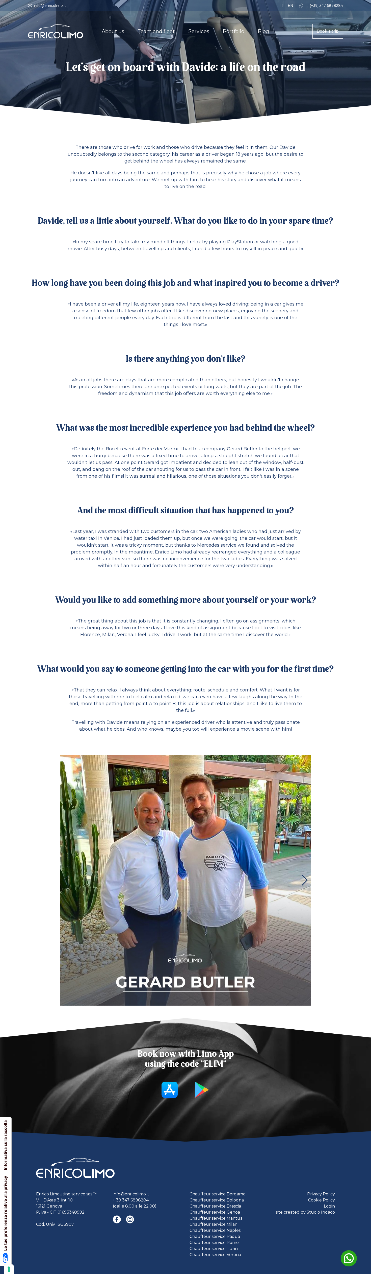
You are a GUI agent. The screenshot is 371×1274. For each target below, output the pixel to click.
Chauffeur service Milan (213, 1224)
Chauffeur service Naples (215, 1230)
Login (329, 1206)
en (291, 5)
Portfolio (233, 31)
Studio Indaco (321, 1212)
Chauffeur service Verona (215, 1254)
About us (113, 31)
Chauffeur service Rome (214, 1242)
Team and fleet (156, 31)
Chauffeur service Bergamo (218, 1194)
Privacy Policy (321, 1194)
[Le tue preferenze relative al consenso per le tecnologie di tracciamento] (9, 1269)
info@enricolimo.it (131, 1194)
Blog (263, 31)
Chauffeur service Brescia (215, 1206)
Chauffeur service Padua (215, 1236)
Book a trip (328, 31)
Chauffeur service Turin (214, 1248)
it (282, 5)
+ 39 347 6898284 (131, 1200)
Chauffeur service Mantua (216, 1218)
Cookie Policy (321, 1200)
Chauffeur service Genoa (215, 1212)
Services (198, 31)
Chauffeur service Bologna (217, 1200)
